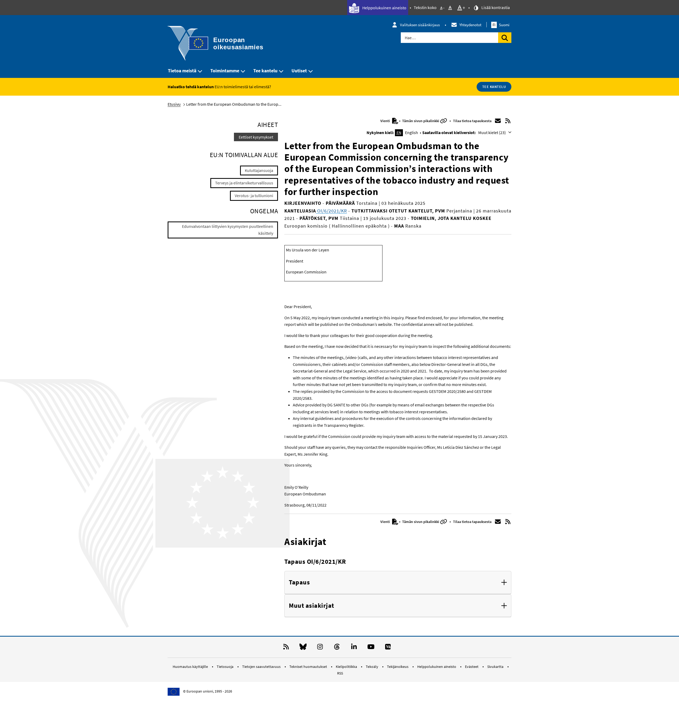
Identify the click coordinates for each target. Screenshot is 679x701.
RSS (340, 673)
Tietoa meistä (182, 71)
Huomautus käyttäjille (191, 666)
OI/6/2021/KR (331, 211)
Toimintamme (224, 71)
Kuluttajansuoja (259, 170)
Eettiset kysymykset (256, 137)
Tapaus (299, 582)
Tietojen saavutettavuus (261, 666)
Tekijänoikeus (398, 666)
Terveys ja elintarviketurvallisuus (244, 182)
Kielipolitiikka (347, 666)
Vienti (385, 120)
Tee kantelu (265, 71)
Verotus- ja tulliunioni (254, 195)
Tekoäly (372, 666)
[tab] (398, 582)
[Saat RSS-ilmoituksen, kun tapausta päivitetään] (508, 121)
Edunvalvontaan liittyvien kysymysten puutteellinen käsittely (227, 230)
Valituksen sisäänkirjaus (420, 24)
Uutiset (299, 71)
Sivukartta (495, 666)
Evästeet (472, 666)
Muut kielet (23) (492, 132)
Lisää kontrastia (495, 7)
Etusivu (174, 104)
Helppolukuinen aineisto (384, 7)
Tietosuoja (225, 666)
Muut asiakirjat (311, 606)
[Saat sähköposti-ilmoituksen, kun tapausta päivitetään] (498, 121)
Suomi (501, 24)
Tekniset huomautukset (308, 666)
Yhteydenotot (470, 24)
